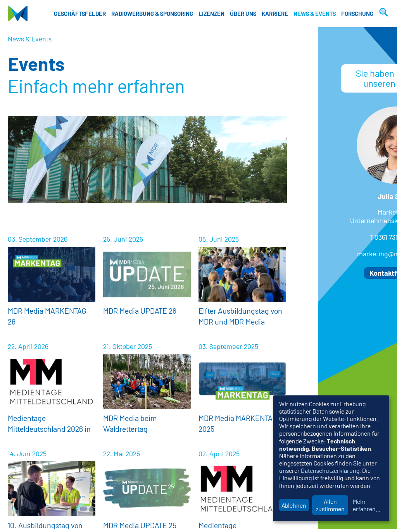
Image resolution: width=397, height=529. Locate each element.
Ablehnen (293, 505)
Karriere (275, 13)
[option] (147, 159)
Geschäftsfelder (80, 13)
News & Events (314, 13)
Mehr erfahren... (366, 505)
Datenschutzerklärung (330, 470)
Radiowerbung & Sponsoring (152, 13)
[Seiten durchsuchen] (382, 13)
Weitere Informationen (51, 283)
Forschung (357, 13)
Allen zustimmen (330, 505)
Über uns (243, 13)
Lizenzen (211, 13)
